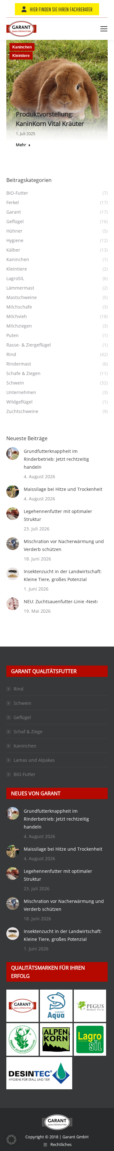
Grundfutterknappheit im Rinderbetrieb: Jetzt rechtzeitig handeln (56, 459)
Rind (18, 689)
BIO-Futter (24, 774)
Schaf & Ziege (28, 732)
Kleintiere (21, 55)
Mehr (21, 144)
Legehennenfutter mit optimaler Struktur (58, 515)
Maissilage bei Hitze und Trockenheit (63, 489)
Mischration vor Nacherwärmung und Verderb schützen (64, 545)
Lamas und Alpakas (34, 760)
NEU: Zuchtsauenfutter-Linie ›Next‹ (61, 601)
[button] (11, 1139)
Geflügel (22, 717)
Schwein (22, 703)
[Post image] (12, 453)
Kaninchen (22, 47)
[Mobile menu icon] (104, 29)
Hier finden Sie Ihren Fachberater (61, 9)
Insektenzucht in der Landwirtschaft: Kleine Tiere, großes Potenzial (63, 575)
